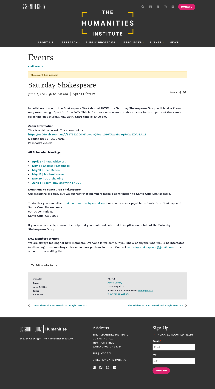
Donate (186, 6)
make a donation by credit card (85, 203)
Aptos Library (115, 282)
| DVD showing (47, 178)
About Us (46, 42)
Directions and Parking (109, 360)
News (174, 42)
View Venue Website (119, 294)
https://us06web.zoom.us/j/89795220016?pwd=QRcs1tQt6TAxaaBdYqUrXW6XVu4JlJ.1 (87, 134)
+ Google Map (145, 290)
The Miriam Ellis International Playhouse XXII (59, 305)
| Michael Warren (48, 174)
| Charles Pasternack (51, 166)
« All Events (35, 66)
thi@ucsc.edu (102, 353)
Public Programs (100, 42)
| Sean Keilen (46, 170)
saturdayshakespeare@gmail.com (150, 247)
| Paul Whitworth (49, 161)
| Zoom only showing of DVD (57, 183)
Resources (132, 42)
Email (157, 341)
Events (156, 42)
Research (70, 42)
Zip (154, 354)
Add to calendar (44, 265)
